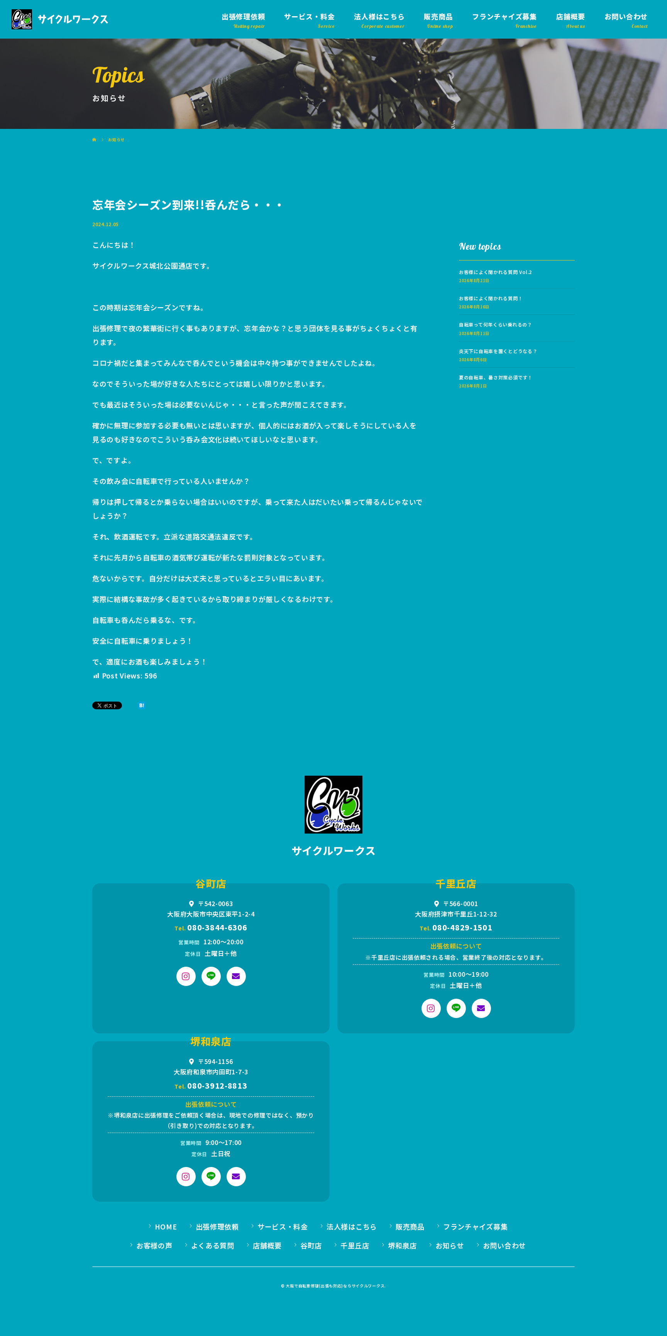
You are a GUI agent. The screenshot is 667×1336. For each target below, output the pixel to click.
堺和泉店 (402, 1245)
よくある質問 (212, 1245)
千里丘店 (354, 1245)
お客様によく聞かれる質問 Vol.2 (495, 272)
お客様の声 (154, 1245)
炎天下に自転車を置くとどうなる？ (498, 351)
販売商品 (438, 16)
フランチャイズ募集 (504, 16)
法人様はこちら (379, 16)
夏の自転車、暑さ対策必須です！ (496, 377)
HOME (166, 1226)
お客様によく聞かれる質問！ (491, 298)
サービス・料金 (309, 16)
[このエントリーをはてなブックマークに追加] (142, 705)
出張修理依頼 (243, 16)
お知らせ (449, 1245)
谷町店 (311, 1245)
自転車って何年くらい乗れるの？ (495, 324)
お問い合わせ (626, 16)
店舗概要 (570, 16)
